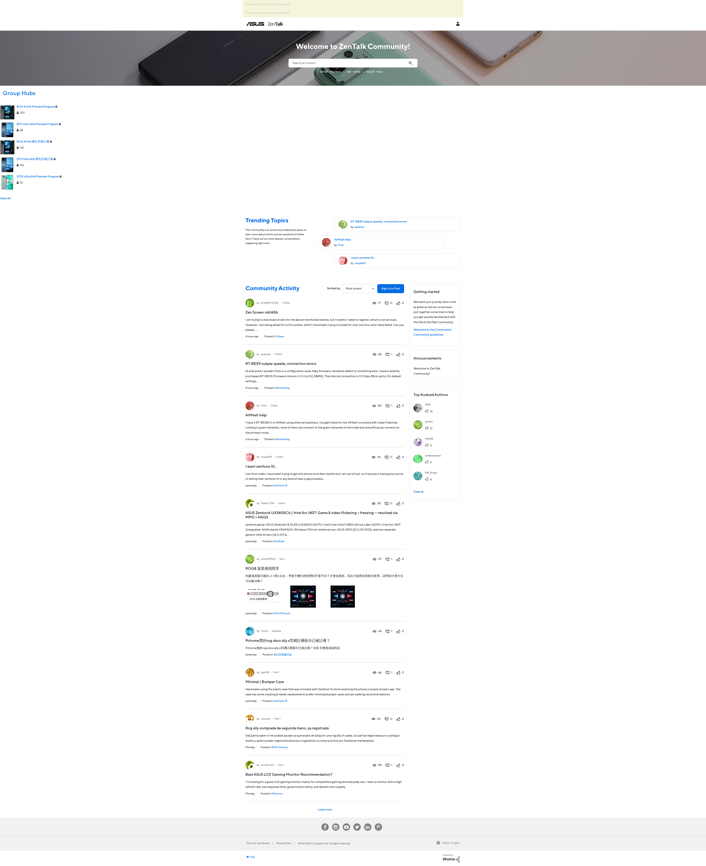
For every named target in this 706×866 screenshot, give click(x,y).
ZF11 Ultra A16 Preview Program (37, 124)
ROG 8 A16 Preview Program (36, 107)
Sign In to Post (390, 288)
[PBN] (423, 411)
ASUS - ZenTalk (264, 24)
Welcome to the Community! (432, 330)
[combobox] (353, 63)
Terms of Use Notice (258, 843)
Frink (341, 245)
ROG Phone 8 (282, 613)
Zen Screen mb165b (261, 312)
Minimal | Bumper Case (264, 682)
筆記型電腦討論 (283, 654)
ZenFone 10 (280, 485)
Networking (283, 388)
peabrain (359, 227)
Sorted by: (334, 288)
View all (418, 492)
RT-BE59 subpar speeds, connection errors (379, 221)
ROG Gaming (280, 747)
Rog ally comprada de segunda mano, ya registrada (287, 728)
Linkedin (367, 823)
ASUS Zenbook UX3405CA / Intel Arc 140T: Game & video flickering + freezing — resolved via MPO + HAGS (321, 515)
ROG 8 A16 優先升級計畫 (33, 141)
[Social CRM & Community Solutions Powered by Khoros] (451, 858)
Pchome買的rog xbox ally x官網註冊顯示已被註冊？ (287, 640)
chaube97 (360, 263)
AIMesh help (342, 239)
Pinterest (378, 823)
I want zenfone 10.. (363, 258)
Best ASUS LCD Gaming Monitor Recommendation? (288, 774)
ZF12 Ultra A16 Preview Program (38, 176)
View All (5, 198)
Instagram (335, 823)
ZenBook (279, 541)
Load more (325, 809)
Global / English (451, 843)
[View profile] (249, 303)
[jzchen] (424, 428)
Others (280, 336)
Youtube (346, 823)
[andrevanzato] (428, 462)
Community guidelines (428, 335)
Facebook (325, 823)
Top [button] (252, 857)
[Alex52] (424, 445)
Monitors (277, 793)
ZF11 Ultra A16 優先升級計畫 (35, 159)
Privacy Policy (284, 843)
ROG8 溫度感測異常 (262, 568)
